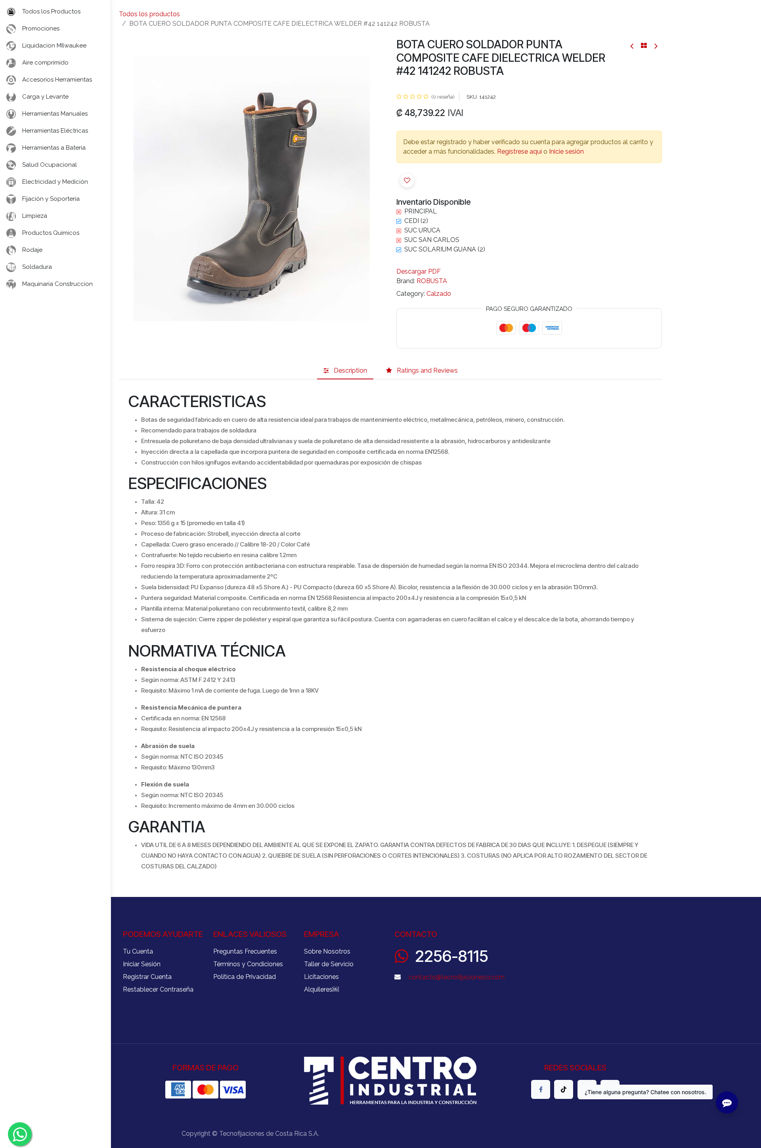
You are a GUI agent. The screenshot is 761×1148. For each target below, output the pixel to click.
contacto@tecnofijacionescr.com (457, 977)
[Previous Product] (632, 45)
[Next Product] (655, 45)
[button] (132, 188)
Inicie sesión (566, 151)
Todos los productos (149, 14)
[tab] (345, 370)
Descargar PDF (418, 271)
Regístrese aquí (519, 151)
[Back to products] (644, 45)
